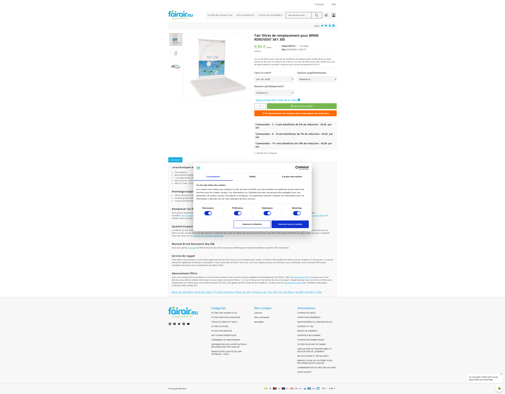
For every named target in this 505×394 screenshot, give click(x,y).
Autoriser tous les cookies (290, 224)
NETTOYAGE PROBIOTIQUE (223, 335)
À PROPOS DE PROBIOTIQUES (310, 339)
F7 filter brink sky (223, 292)
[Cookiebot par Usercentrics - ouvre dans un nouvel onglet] (297, 168)
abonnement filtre (302, 277)
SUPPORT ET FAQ (305, 326)
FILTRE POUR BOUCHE (221, 330)
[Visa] (279, 388)
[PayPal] (270, 388)
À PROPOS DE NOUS (306, 312)
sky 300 (273, 292)
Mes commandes (261, 317)
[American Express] (309, 388)
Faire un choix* (262, 72)
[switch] (237, 213)
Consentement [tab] (213, 176)
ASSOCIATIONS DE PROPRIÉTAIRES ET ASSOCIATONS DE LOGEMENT (314, 350)
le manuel (192, 247)
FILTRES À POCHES (219, 326)
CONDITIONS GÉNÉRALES (308, 317)
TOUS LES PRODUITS (245, 15)
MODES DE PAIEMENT (307, 330)
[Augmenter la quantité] (263, 106)
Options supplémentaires (311, 72)
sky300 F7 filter (313, 292)
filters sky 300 (242, 292)
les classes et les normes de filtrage (206, 235)
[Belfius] (300, 388)
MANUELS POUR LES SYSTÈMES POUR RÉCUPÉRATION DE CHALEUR (314, 361)
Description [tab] (175, 159)
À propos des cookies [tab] (292, 176)
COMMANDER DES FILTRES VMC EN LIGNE (316, 367)
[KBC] (305, 388)
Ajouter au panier (303, 106)
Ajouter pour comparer (267, 153)
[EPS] (313, 388)
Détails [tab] (252, 176)
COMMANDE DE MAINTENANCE (225, 339)
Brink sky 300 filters (182, 292)
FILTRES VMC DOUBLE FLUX (220, 15)
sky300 (299, 292)
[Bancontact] (287, 388)
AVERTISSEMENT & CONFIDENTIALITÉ (314, 321)
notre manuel (187, 215)
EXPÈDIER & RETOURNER (308, 335)
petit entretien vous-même (312, 215)
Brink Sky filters (203, 292)
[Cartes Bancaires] (317, 388)
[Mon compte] (334, 15)
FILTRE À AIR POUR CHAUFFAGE (225, 317)
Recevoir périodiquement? (269, 86)
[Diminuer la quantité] (256, 106)
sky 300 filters (286, 292)
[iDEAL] (266, 388)
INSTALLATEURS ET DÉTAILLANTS (313, 356)
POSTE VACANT (304, 372)
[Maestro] (283, 388)
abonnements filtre (293, 282)
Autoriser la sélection (252, 224)
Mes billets (259, 321)
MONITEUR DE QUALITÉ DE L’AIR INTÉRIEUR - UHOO (226, 352)
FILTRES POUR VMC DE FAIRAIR (311, 344)
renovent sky (259, 292)
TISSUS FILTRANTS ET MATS (224, 321)
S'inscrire (258, 312)
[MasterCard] (274, 388)
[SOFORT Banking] (292, 388)
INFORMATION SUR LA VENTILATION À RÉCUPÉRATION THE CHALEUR (228, 345)
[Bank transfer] (296, 388)
